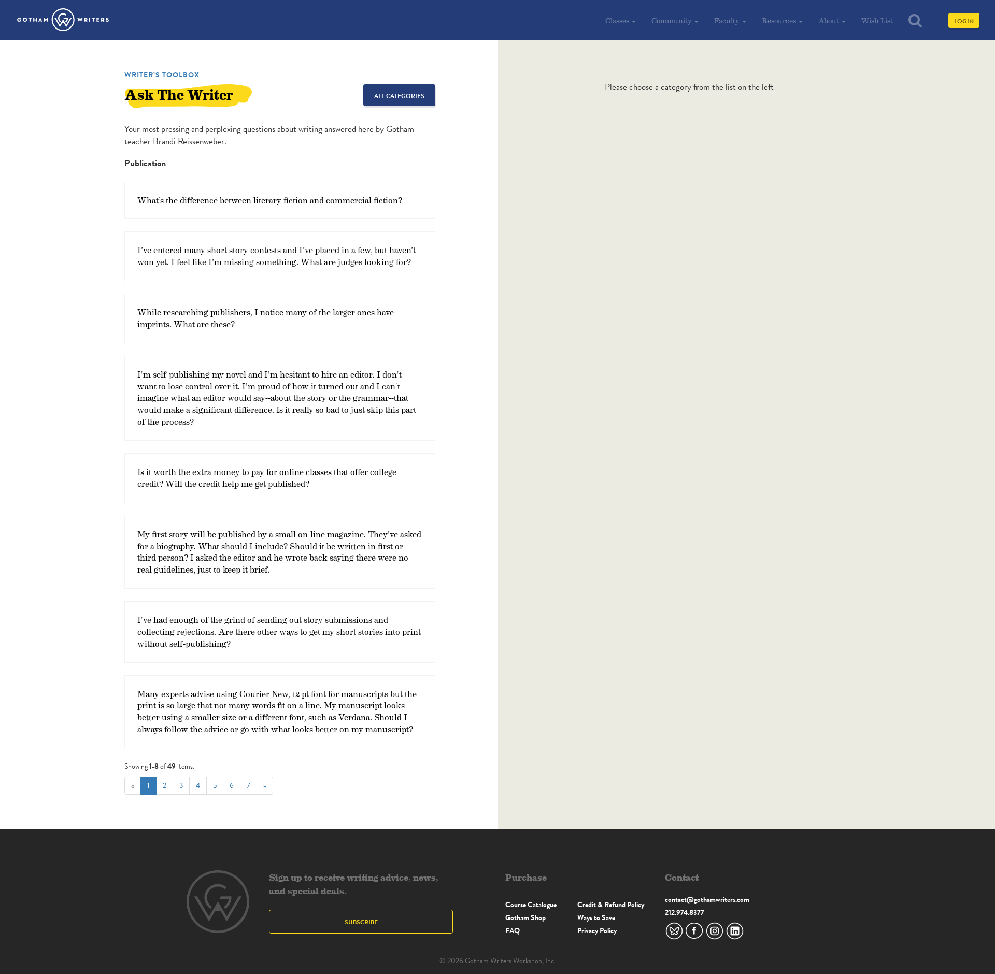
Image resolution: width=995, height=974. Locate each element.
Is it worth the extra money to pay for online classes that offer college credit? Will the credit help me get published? (266, 477)
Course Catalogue (531, 904)
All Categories (399, 95)
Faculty (727, 20)
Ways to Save (596, 917)
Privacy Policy (597, 930)
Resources (780, 20)
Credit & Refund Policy (610, 904)
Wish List (877, 20)
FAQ (512, 930)
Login (964, 21)
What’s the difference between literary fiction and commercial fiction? (269, 199)
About (829, 20)
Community (672, 20)
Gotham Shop (525, 917)
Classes (618, 20)
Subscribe (361, 921)
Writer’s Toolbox (162, 74)
